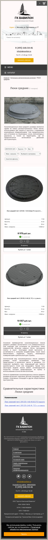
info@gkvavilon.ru (24, 51)
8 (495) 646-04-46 (24, 47)
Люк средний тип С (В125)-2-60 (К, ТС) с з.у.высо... (24, 298)
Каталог (9, 73)
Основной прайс (18, 459)
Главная (6, 78)
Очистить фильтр (12, 159)
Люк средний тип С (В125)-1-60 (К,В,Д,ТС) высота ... (24, 211)
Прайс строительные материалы (20, 464)
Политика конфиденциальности (20, 469)
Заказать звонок (24, 60)
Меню (8, 67)
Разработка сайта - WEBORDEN (24, 485)
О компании (17, 452)
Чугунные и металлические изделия (23, 78)
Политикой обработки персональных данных (25, 528)
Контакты (16, 456)
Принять (24, 534)
